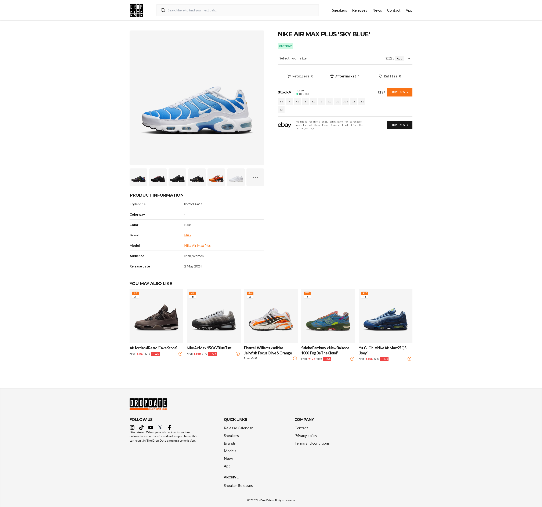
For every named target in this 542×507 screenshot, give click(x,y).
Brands (230, 443)
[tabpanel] (345, 109)
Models (230, 450)
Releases (359, 10)
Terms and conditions (312, 443)
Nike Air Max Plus (197, 245)
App (409, 10)
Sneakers (339, 10)
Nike (187, 235)
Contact (394, 10)
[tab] (300, 76)
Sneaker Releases (238, 485)
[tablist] (345, 76)
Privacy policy (306, 435)
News (377, 10)
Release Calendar (238, 428)
